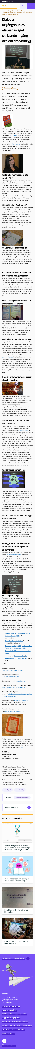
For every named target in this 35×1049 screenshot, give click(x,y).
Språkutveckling (20, 789)
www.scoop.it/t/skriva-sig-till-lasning (13, 687)
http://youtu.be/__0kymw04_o (14, 711)
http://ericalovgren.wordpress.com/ (12, 670)
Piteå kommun (16, 144)
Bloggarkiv (11, 11)
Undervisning (21, 11)
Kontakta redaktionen (9, 1010)
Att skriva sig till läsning (21, 700)
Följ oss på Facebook (9, 1045)
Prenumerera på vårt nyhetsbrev (13, 959)
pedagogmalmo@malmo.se (11, 1006)
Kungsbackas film (23, 430)
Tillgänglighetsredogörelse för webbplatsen (17, 1025)
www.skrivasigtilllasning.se (18, 681)
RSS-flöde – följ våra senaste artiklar (14, 1014)
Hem (3, 11)
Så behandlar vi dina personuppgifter (15, 1021)
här (13, 150)
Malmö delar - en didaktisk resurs (13, 1029)
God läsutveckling (19, 656)
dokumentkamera (7, 357)
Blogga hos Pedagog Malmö (11, 1018)
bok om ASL (13, 135)
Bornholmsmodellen (21, 658)
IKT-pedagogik (7, 789)
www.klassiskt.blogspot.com (10, 676)
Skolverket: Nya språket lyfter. (14, 641)
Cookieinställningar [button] (8, 1033)
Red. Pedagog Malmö (10, 88)
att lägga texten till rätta (14, 554)
